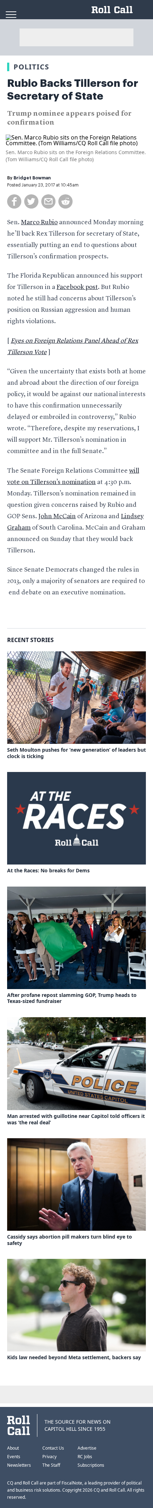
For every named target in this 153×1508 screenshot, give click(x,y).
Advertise (87, 1448)
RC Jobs (85, 1457)
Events (13, 1457)
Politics (31, 67)
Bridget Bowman (32, 178)
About (13, 1448)
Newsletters (19, 1465)
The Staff (51, 1465)
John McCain (57, 516)
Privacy (49, 1457)
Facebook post (77, 287)
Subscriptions (91, 1465)
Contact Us (53, 1448)
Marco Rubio (39, 222)
